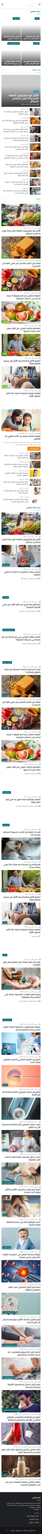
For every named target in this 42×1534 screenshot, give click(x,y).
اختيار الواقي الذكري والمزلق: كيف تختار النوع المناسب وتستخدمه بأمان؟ (21, 1451)
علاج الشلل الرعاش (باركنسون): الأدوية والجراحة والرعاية (24, 1386)
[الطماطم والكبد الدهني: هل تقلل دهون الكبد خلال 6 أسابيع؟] (35, 164)
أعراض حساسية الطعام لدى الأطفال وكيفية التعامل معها (16, 465)
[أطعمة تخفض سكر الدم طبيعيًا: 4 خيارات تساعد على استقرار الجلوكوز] (35, 156)
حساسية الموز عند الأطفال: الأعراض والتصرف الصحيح (16, 474)
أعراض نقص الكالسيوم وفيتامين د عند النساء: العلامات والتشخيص (24, 1353)
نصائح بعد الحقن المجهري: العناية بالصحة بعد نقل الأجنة (21, 1093)
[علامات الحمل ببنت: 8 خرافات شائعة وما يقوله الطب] (35, 455)
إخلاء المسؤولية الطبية (33, 1516)
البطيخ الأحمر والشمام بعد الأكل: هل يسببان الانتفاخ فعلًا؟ (22, 362)
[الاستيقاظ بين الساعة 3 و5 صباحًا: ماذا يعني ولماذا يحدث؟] (35, 191)
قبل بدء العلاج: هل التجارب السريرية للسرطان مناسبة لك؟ (16, 183)
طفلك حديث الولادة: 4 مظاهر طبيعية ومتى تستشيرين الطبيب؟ (15, 500)
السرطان (16, 18)
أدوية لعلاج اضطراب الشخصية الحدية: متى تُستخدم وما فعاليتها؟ (23, 996)
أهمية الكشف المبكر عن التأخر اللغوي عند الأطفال (23, 437)
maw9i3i (36, 358)
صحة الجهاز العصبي (13, 43)
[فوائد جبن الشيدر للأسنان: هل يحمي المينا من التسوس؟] (35, 147)
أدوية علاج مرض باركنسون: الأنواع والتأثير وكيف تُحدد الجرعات (23, 1191)
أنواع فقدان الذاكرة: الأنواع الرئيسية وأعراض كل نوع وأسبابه (22, 1321)
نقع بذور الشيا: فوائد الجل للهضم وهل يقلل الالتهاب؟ (22, 963)
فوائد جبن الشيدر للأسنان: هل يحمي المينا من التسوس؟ (16, 147)
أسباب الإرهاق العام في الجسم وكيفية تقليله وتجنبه (24, 1223)
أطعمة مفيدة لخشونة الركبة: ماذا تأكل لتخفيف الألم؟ (23, 394)
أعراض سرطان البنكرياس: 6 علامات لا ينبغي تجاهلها (11, 38)
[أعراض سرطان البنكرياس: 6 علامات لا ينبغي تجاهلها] (11, 28)
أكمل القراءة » (34, 448)
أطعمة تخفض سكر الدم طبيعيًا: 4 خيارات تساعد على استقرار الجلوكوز (16, 156)
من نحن (37, 1512)
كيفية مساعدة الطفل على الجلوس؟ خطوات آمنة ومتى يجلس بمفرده (21, 1256)
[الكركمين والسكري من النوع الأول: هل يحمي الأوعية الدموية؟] (31, 53)
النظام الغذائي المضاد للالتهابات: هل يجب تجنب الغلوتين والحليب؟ (23, 1483)
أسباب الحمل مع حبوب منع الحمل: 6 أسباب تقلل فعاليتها (23, 1158)
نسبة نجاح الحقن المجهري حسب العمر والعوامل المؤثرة (24, 1288)
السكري (36, 43)
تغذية (37, 18)
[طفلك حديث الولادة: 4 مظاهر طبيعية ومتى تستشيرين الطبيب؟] (35, 499)
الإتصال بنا (36, 1509)
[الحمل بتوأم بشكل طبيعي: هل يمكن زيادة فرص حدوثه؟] (35, 482)
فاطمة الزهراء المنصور (33, 260)
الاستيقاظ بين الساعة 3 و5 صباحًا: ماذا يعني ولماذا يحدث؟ (15, 191)
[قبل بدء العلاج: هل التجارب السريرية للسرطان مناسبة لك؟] (35, 182)
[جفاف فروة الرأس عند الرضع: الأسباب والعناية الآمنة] (35, 491)
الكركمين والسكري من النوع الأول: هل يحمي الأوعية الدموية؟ (32, 63)
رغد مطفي (34, 104)
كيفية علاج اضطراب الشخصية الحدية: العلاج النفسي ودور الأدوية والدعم (22, 1028)
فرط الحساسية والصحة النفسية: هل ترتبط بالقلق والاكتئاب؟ (16, 139)
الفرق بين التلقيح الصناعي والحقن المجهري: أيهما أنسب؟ (22, 1061)
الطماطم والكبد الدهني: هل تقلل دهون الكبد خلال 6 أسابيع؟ (17, 165)
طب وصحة (36, 69)
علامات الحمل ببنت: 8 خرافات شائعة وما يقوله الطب (16, 456)
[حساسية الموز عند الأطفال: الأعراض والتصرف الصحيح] (35, 473)
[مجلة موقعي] (31, 4)
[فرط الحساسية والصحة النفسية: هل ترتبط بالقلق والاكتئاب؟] (35, 138)
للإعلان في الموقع (34, 1522)
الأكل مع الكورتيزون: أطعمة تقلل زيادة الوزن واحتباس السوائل (32, 38)
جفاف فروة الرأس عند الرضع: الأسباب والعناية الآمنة (16, 491)
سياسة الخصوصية (34, 1519)
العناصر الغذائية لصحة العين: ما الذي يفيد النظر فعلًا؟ (16, 174)
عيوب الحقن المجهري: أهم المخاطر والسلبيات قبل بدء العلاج (21, 1126)
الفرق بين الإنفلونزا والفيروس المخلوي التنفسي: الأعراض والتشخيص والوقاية (24, 1418)
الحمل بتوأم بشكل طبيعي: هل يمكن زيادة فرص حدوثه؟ (15, 483)
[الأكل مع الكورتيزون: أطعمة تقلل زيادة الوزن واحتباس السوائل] (31, 28)
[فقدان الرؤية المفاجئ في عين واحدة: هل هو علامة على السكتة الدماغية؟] (11, 53)
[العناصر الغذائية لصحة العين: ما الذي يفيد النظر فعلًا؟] (35, 173)
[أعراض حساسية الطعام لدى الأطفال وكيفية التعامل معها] (35, 464)
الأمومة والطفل (33, 404)
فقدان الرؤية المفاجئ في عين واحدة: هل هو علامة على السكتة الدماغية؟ (12, 64)
